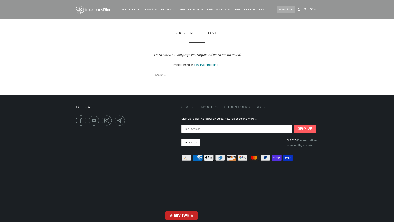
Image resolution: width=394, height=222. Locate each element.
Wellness (243, 10)
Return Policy (237, 107)
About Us (209, 107)
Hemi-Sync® (217, 10)
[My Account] (299, 9)
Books (167, 10)
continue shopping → (208, 64)
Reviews (181, 215)
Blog (263, 10)
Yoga (150, 10)
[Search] (305, 9)
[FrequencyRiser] (94, 10)
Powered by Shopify (300, 145)
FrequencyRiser (307, 140)
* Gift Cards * (130, 10)
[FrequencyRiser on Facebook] (82, 120)
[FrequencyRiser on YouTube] (95, 120)
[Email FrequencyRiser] (121, 120)
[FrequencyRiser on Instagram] (108, 120)
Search (188, 107)
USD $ (284, 10)
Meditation (190, 10)
